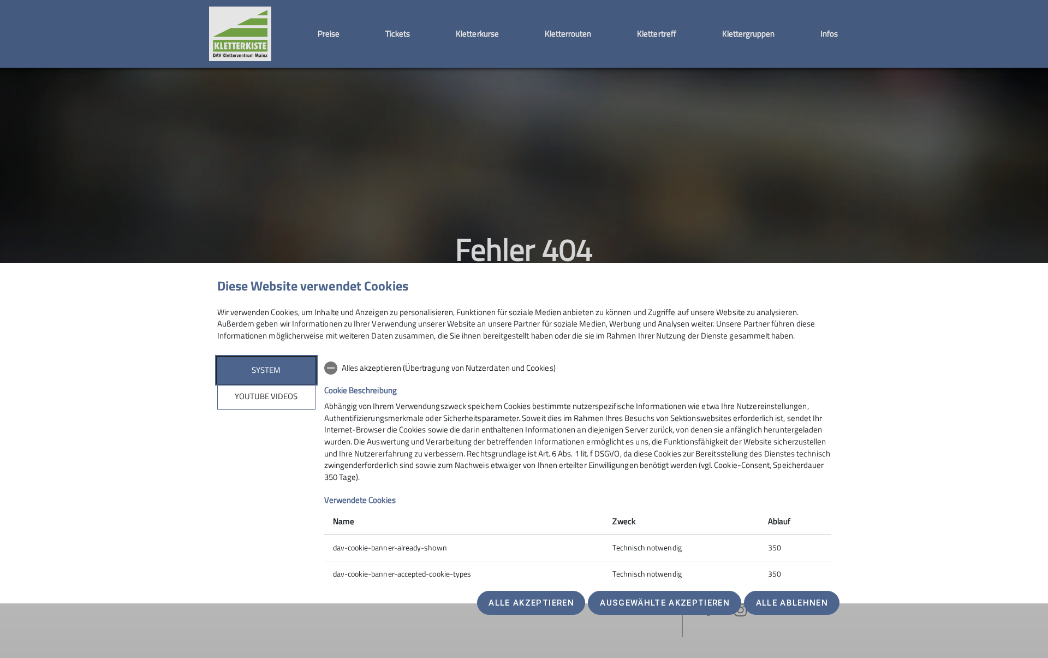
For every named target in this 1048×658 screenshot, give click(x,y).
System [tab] (266, 370)
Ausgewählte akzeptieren (665, 603)
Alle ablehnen (792, 603)
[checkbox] (577, 368)
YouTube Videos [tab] (266, 396)
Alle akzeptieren (531, 603)
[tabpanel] (577, 472)
